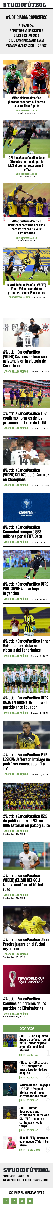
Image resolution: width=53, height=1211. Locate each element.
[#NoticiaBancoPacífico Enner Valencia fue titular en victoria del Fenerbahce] (26, 621)
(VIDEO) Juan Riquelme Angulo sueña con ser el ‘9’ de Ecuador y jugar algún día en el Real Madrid (34, 1043)
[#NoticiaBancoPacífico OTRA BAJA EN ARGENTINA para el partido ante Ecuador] (26, 678)
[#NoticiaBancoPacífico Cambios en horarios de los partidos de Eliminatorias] (26, 979)
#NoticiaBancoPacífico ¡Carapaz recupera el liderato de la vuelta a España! (26, 102)
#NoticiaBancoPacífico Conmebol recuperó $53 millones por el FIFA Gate (22, 532)
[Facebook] (6, 1201)
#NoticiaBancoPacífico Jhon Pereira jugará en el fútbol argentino (26, 944)
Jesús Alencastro (26, 113)
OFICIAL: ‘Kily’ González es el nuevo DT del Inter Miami (34, 1141)
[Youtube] (30, 1201)
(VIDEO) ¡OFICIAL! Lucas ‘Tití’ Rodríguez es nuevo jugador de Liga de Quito (33, 1067)
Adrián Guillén (38, 297)
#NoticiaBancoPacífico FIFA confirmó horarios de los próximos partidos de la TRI (25, 418)
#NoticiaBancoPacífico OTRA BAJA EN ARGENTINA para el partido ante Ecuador (26, 702)
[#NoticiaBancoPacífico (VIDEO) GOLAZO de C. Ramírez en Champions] (26, 450)
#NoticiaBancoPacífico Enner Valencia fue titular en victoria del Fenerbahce (26, 645)
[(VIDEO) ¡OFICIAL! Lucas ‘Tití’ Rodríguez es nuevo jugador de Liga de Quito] (10, 1067)
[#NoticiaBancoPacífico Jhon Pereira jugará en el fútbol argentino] (26, 920)
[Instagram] (14, 1201)
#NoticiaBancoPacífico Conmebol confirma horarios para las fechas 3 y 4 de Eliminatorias (26, 227)
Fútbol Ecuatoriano (29, 1055)
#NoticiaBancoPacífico (26, 110)
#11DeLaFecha (26, 25)
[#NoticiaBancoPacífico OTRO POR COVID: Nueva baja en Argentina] (26, 564)
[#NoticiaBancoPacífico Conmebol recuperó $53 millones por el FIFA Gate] (26, 507)
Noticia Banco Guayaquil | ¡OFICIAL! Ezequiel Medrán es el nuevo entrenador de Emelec (34, 1090)
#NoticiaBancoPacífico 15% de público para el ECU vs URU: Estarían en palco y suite (26, 821)
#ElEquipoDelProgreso (26, 35)
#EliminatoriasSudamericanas (26, 40)
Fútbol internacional (30, 1150)
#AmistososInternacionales (26, 30)
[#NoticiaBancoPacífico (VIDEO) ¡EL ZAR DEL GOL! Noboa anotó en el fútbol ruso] (26, 856)
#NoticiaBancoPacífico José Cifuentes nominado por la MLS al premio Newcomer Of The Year (26, 163)
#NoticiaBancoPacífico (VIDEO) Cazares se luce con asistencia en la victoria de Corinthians (25, 358)
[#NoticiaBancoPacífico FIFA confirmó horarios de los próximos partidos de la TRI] (26, 394)
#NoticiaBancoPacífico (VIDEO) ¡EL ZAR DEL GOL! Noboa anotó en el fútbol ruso (23, 882)
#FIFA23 (42, 45)
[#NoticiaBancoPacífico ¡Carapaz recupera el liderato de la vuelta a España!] (26, 79)
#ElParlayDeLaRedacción (20, 45)
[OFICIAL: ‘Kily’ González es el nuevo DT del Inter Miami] (10, 1142)
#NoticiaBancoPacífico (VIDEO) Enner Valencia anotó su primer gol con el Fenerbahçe (26, 289)
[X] (22, 1201)
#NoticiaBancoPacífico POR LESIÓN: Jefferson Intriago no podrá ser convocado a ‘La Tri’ (26, 761)
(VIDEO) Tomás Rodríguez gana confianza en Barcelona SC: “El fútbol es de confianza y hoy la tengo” (34, 1117)
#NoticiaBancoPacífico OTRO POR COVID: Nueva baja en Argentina (26, 588)
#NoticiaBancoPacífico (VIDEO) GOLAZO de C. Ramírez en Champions (26, 475)
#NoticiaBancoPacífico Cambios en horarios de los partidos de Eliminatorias (24, 1003)
